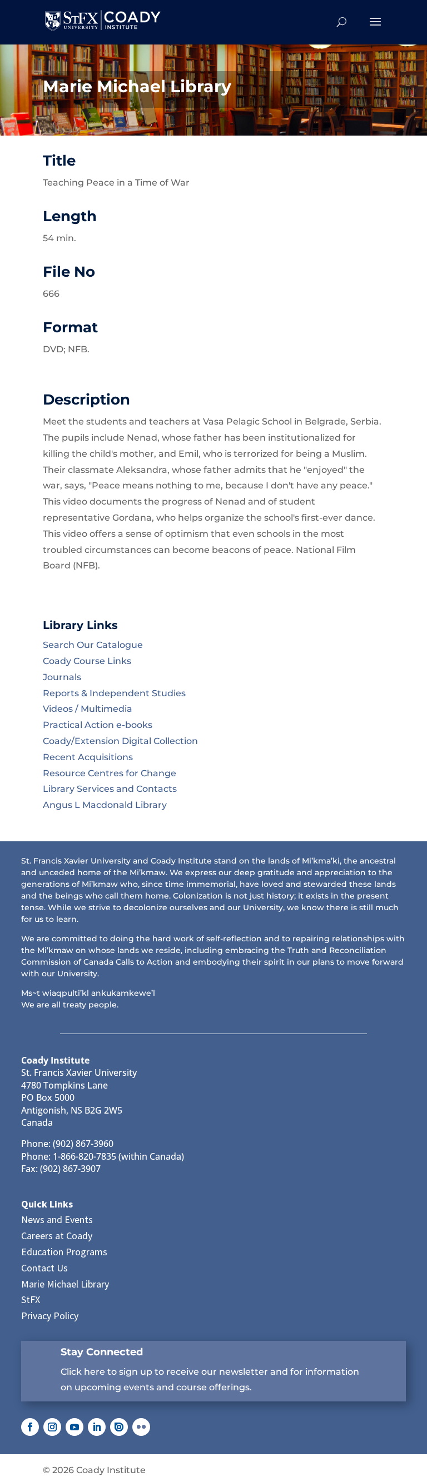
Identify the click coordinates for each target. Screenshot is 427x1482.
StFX (30, 1299)
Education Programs (64, 1251)
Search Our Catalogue (93, 645)
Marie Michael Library (65, 1284)
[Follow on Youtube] (74, 1427)
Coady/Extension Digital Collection (120, 741)
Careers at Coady (56, 1235)
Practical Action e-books (97, 725)
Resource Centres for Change (109, 773)
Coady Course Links (87, 661)
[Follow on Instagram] (52, 1427)
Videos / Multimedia (87, 708)
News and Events (57, 1219)
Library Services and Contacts (110, 789)
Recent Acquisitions (88, 757)
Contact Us (44, 1267)
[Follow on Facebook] (30, 1427)
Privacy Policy (49, 1315)
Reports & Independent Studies (114, 693)
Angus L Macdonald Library (105, 805)
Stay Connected (102, 1352)
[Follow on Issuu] (119, 1427)
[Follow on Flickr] (141, 1427)
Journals (62, 677)
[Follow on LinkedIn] (97, 1427)
